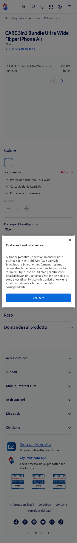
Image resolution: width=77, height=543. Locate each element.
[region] (38, 271)
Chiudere (38, 298)
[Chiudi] (70, 240)
